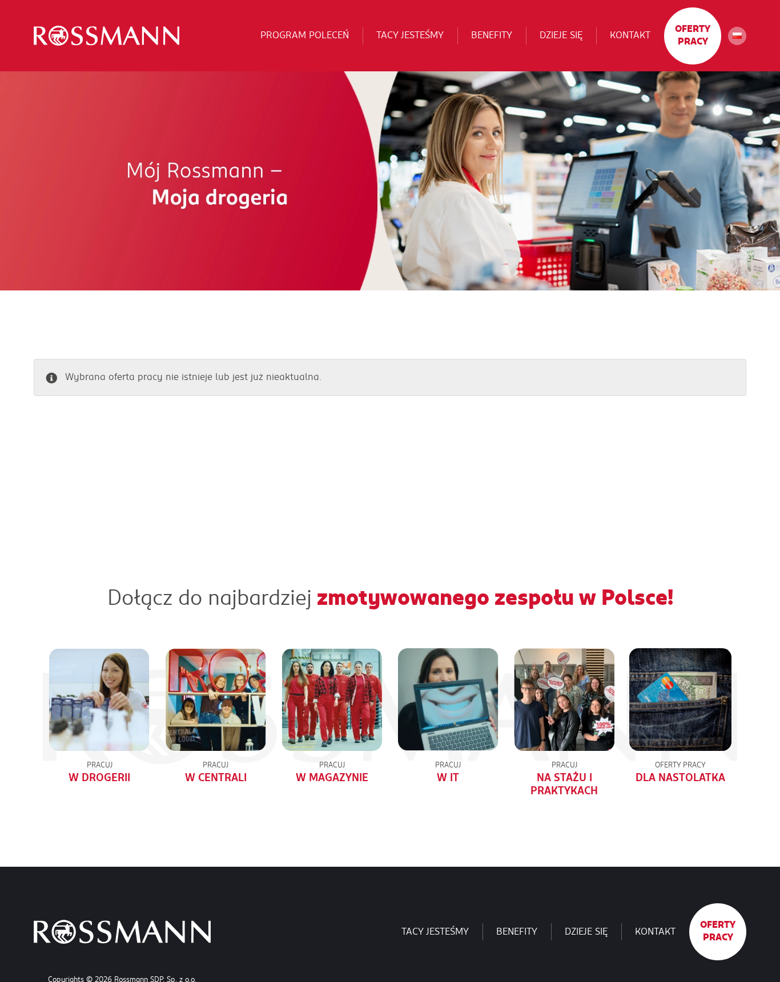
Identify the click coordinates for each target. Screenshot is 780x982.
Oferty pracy (692, 35)
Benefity (491, 35)
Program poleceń (304, 35)
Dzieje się (561, 35)
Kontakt (630, 35)
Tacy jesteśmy (410, 35)
